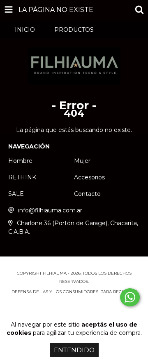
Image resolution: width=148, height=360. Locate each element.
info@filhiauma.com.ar (50, 210)
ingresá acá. (74, 300)
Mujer (82, 161)
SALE (16, 194)
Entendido (74, 350)
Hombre (20, 161)
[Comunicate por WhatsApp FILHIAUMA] (130, 297)
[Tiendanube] (74, 265)
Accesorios (89, 177)
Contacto (87, 194)
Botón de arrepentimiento (74, 308)
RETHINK (22, 177)
